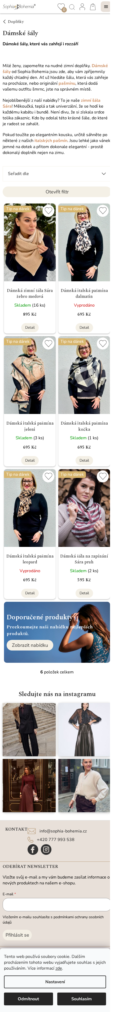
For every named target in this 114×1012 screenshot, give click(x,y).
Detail (30, 327)
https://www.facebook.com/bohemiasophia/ (33, 849)
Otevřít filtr (57, 192)
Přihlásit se (17, 935)
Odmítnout (28, 999)
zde (58, 968)
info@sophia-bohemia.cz (63, 831)
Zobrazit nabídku (30, 645)
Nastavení (55, 982)
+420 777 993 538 (55, 840)
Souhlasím (81, 999)
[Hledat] (71, 6)
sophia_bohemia (46, 849)
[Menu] (106, 6)
